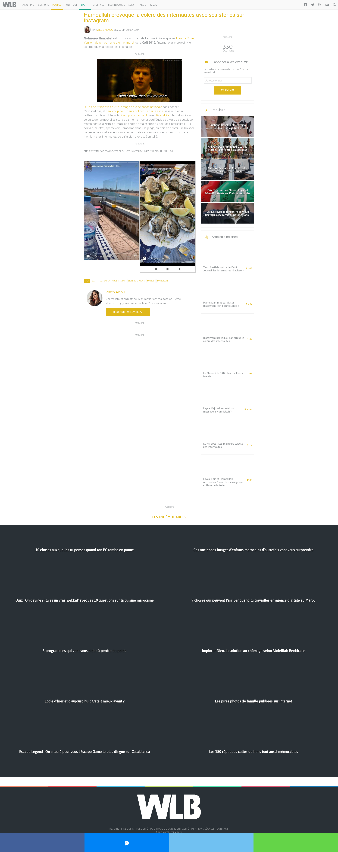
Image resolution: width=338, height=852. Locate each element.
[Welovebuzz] (9, 4)
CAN (94, 281)
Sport (85, 5)
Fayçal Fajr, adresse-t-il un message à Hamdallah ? (218, 410)
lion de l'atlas (136, 281)
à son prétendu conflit (134, 115)
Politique (71, 5)
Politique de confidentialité (169, 828)
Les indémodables (169, 517)
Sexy (131, 5)
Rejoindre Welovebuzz (128, 312)
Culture (43, 5)
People (56, 5)
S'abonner (227, 90)
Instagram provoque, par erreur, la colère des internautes (223, 339)
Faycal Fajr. (163, 115)
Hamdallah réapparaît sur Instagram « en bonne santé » (221, 304)
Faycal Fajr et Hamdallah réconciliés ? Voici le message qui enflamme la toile (223, 482)
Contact (223, 828)
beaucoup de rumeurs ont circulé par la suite (134, 111)
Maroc (142, 5)
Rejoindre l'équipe (121, 828)
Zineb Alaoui (105, 29)
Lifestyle (98, 5)
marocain (162, 281)
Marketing (28, 5)
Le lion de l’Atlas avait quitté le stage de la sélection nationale (123, 107)
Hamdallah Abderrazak (112, 281)
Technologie (116, 5)
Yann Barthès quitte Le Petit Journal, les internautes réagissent (223, 269)
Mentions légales (202, 828)
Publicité (142, 828)
